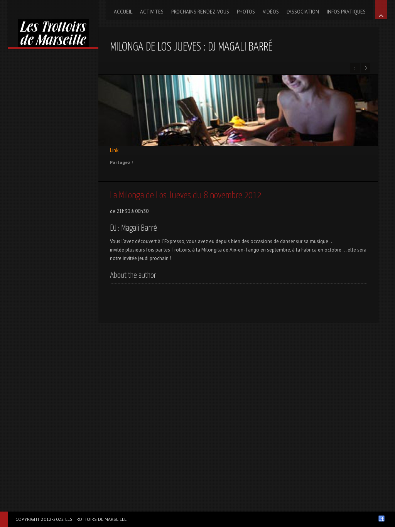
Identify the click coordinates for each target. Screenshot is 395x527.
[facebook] (381, 518)
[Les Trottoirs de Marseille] (53, 23)
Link (114, 150)
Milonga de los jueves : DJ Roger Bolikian (365, 68)
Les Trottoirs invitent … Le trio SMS (355, 68)
